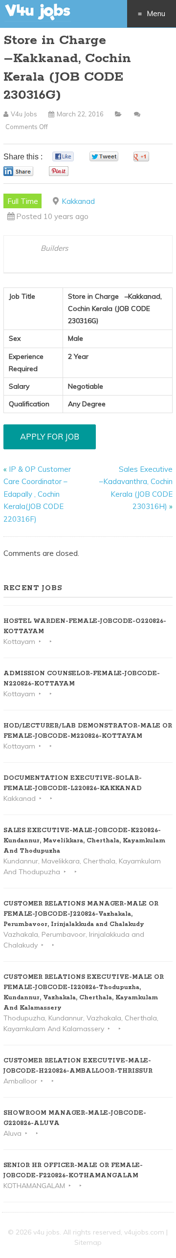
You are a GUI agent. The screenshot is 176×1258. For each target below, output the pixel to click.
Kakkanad (78, 201)
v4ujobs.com (144, 1232)
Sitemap (88, 1242)
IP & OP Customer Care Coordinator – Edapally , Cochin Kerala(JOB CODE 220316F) (37, 494)
